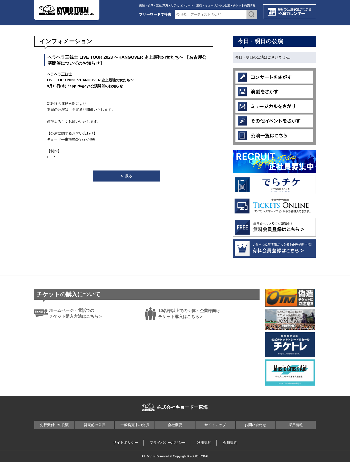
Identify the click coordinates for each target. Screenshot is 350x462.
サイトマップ (215, 425)
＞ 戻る (126, 176)
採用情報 (296, 425)
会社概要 (175, 425)
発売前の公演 (94, 425)
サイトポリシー (125, 442)
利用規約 (204, 442)
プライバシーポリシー (168, 442)
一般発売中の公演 (134, 425)
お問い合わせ (255, 425)
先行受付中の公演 (54, 425)
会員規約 (230, 442)
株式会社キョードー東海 (182, 407)
